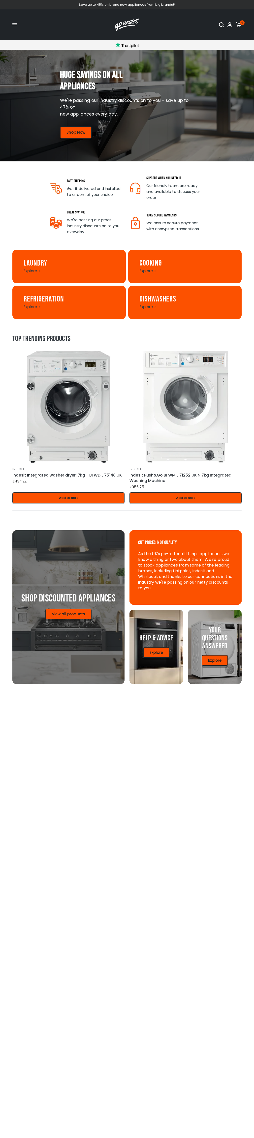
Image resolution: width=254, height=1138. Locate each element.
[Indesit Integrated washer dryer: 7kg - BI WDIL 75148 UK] (68, 407)
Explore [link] (30, 271)
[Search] (221, 24)
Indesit (18, 469)
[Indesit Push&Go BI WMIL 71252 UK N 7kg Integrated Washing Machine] (185, 407)
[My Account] (230, 24)
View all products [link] (68, 614)
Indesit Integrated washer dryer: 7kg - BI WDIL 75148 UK (67, 475)
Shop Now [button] (75, 132)
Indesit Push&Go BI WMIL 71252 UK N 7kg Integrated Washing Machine (180, 478)
